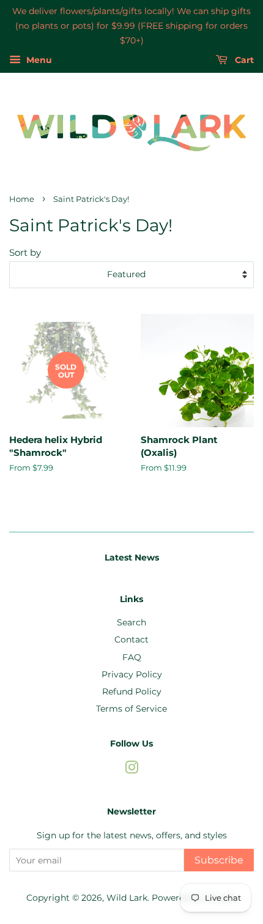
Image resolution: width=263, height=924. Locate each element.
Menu (38, 60)
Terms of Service (131, 708)
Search (131, 622)
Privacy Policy (132, 674)
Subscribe (218, 860)
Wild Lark (126, 897)
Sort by (25, 252)
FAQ (131, 657)
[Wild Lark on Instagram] (131, 769)
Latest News (132, 557)
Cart (243, 60)
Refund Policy (131, 691)
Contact (131, 639)
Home (21, 199)
